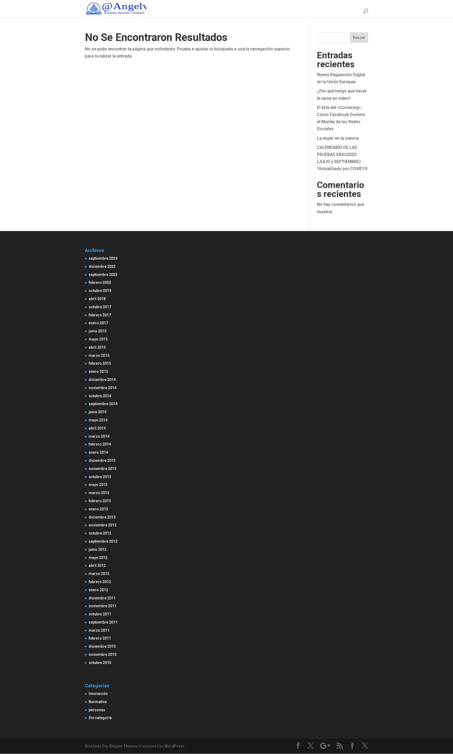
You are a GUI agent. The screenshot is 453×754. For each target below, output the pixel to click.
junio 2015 (97, 331)
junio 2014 (97, 412)
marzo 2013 (99, 493)
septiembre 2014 (103, 404)
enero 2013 (98, 509)
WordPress (175, 746)
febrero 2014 (100, 444)
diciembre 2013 (102, 460)
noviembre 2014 (102, 388)
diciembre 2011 (102, 598)
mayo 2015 (98, 339)
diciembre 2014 (102, 380)
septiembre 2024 (103, 258)
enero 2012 (98, 590)
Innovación (98, 694)
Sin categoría (100, 718)
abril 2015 (97, 347)
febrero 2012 (100, 582)
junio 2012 (97, 549)
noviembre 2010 (102, 654)
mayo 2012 (98, 558)
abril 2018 (97, 299)
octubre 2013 (100, 477)
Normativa (98, 702)
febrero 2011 (100, 638)
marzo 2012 (99, 574)
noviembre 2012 (102, 525)
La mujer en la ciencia (338, 138)
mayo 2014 (98, 420)
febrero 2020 (100, 282)
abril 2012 (97, 565)
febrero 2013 (100, 501)
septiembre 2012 (103, 541)
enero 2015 (98, 371)
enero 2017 (98, 323)
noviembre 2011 (102, 606)
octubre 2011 (100, 614)
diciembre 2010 (102, 646)
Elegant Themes (123, 746)
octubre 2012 (100, 533)
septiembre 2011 (103, 622)
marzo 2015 (99, 355)
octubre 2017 (100, 307)
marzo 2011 (99, 630)
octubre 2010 (100, 663)
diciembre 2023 (102, 266)
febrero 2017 (100, 315)
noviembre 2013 (102, 469)
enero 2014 (98, 452)
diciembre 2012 (102, 517)
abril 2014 (97, 428)
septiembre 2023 (103, 275)
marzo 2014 (99, 436)
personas (97, 710)
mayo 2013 (98, 485)
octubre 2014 (100, 396)
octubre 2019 (100, 291)
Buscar (359, 37)
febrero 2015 (100, 363)
